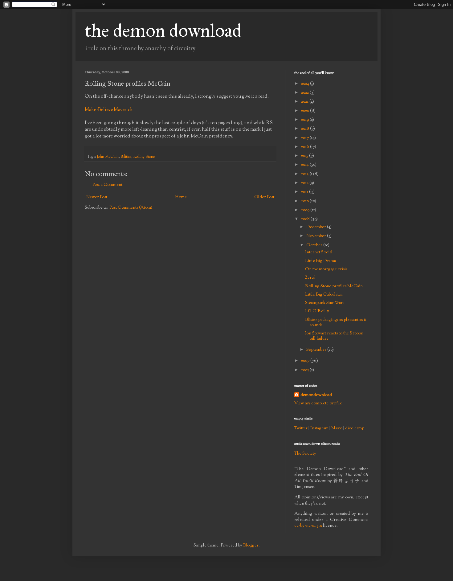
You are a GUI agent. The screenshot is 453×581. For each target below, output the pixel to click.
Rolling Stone (144, 157)
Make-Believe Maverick (109, 109)
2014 (305, 165)
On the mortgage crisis (326, 269)
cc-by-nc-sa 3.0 (308, 526)
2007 (305, 361)
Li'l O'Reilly (317, 311)
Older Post (264, 197)
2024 (305, 84)
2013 (305, 174)
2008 (306, 219)
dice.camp (354, 428)
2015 (305, 156)
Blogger (251, 545)
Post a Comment (107, 185)
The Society (305, 454)
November (316, 236)
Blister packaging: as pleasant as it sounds (335, 322)
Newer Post (96, 197)
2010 (305, 201)
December (316, 227)
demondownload (316, 395)
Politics (126, 157)
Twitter (301, 428)
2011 (305, 192)
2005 (305, 370)
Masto (336, 428)
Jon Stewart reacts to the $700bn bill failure (334, 336)
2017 (305, 138)
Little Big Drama (320, 261)
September (316, 350)
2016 (305, 147)
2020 (305, 111)
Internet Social (319, 252)
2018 (305, 129)
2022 (305, 93)
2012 (305, 183)
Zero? (310, 278)
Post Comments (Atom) (130, 208)
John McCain (108, 157)
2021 (305, 102)
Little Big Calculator (324, 295)
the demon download (163, 30)
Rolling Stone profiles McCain (334, 286)
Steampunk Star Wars (324, 303)
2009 (305, 210)
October (314, 245)
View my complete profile (318, 403)
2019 (305, 120)
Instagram (319, 428)
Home (181, 197)
